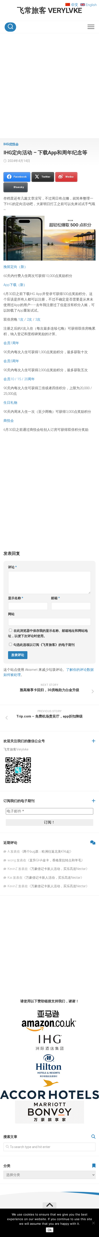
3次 (38, 319)
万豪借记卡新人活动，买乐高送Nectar (58, 869)
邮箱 (55, 598)
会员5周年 (11, 361)
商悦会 (8, 421)
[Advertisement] (49, 86)
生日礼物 (10, 403)
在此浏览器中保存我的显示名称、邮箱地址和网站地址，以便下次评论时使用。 (48, 633)
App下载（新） (15, 285)
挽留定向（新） (15, 267)
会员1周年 (11, 343)
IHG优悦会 (11, 144)
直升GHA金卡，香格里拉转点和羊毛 (55, 860)
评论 (12, 567)
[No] (93, 1223)
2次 (29, 319)
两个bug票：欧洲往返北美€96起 (46, 851)
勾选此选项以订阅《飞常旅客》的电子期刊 (44, 645)
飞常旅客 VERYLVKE (49, 10)
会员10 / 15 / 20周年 (19, 379)
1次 (20, 319)
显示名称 (15, 598)
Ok (50, 1230)
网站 (11, 614)
